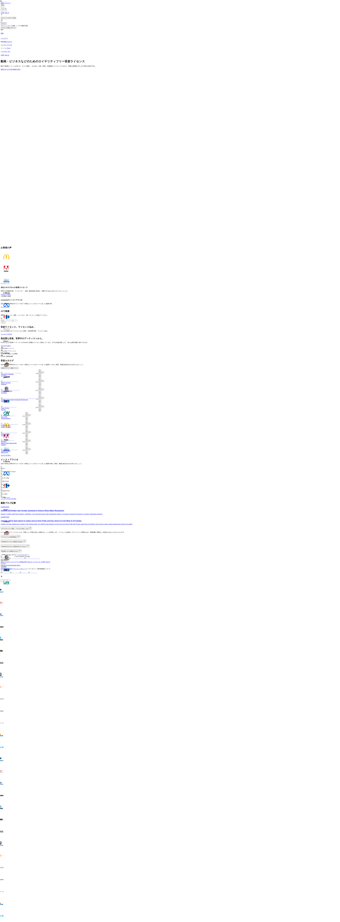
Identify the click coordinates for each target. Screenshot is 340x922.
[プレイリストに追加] (5, 580)
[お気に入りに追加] (2, 580)
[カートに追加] (8, 580)
